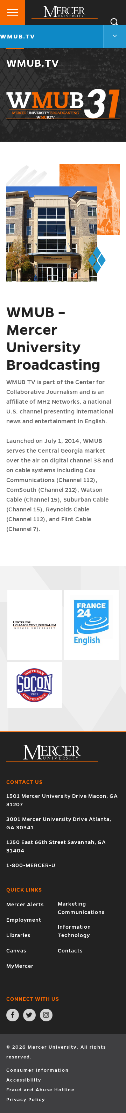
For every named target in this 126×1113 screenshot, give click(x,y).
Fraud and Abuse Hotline (40, 1089)
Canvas (16, 951)
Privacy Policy (25, 1099)
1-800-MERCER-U (31, 865)
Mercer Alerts (25, 904)
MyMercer (20, 966)
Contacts (70, 951)
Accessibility (23, 1080)
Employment (23, 920)
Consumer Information (37, 1070)
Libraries (18, 935)
